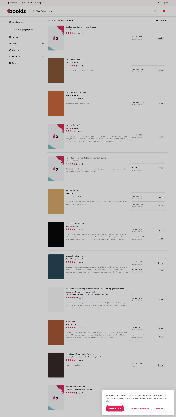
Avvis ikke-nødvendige (138, 408)
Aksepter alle (115, 408)
